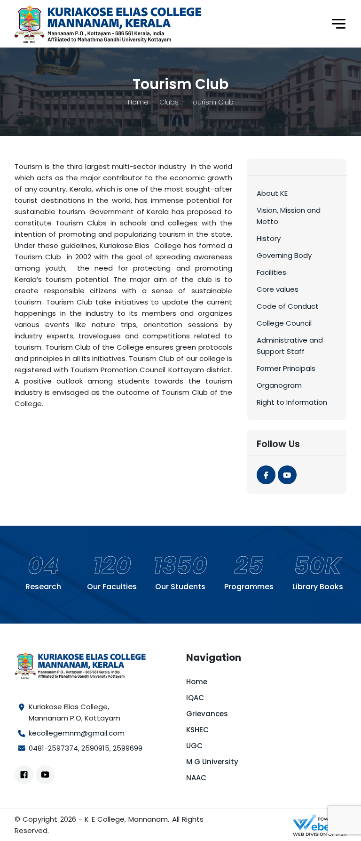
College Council (284, 323)
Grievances (207, 714)
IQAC (195, 698)
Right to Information (292, 402)
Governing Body (284, 255)
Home (138, 102)
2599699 (127, 748)
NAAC (196, 778)
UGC (194, 746)
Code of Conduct (288, 306)
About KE (272, 193)
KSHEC (197, 730)
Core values (277, 289)
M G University (212, 762)
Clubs (169, 102)
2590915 (95, 748)
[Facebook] (266, 474)
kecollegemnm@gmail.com (77, 733)
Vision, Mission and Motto (289, 215)
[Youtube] (287, 474)
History (269, 238)
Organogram (279, 385)
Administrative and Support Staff (290, 345)
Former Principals (286, 368)
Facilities (271, 272)
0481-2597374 (53, 748)
